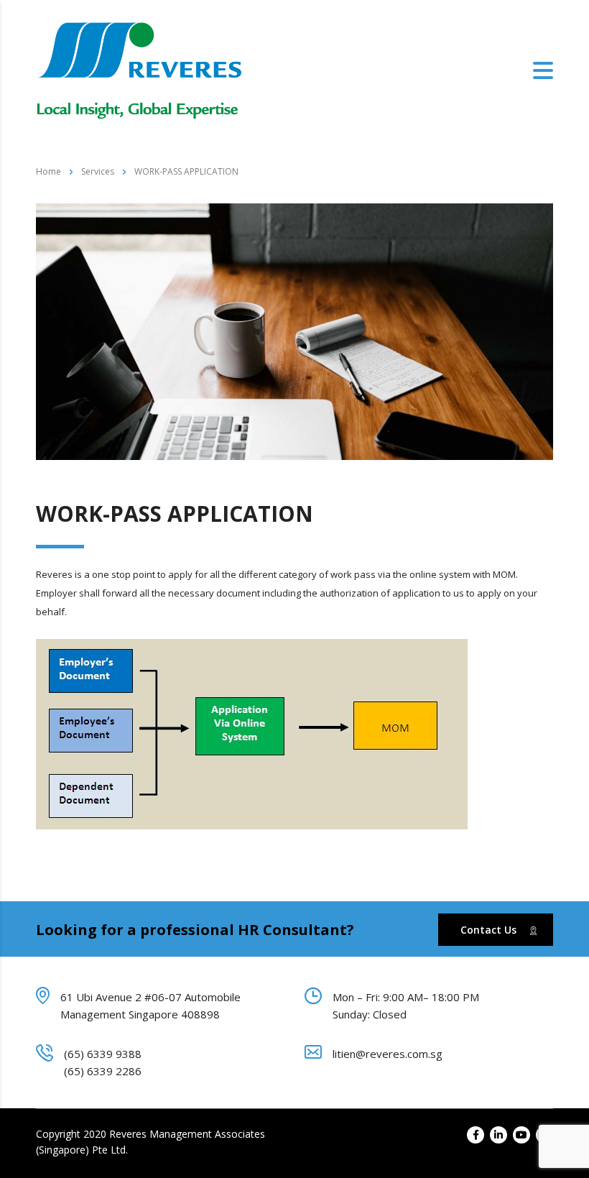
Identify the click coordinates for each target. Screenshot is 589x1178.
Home (48, 171)
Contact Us (488, 930)
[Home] (139, 69)
